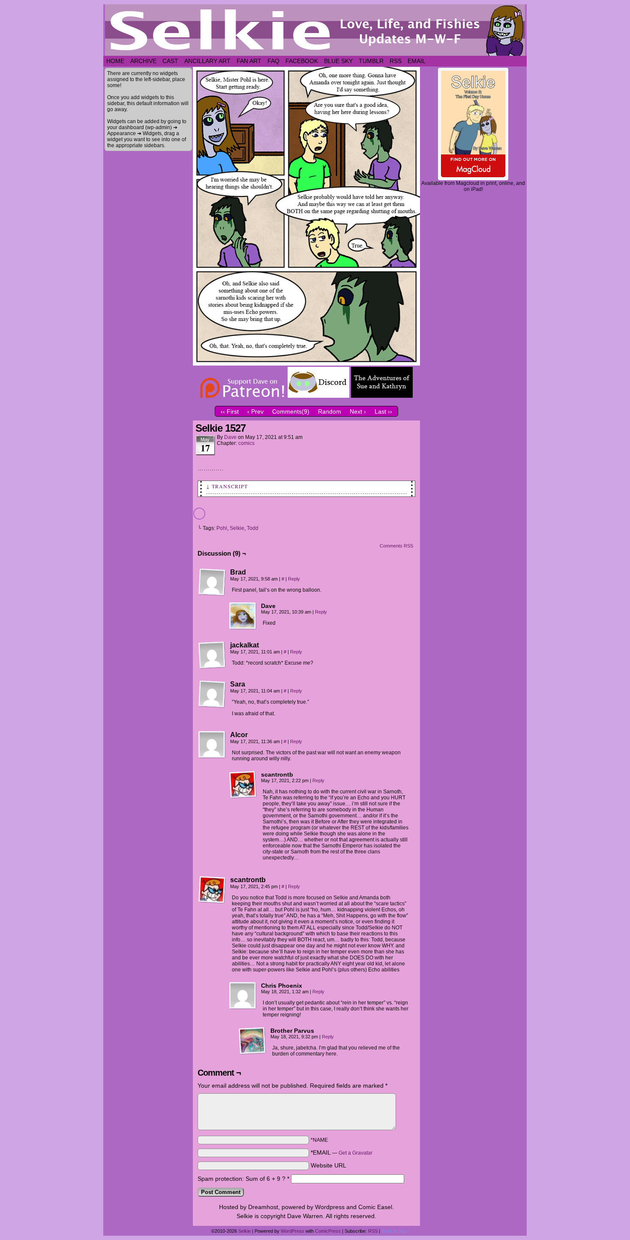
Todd (252, 528)
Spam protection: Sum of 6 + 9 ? (241, 1178)
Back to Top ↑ (395, 1231)
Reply (294, 578)
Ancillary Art (207, 60)
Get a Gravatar (355, 1153)
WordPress (292, 1231)
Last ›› (383, 411)
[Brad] (212, 582)
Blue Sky (338, 60)
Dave (230, 437)
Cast (170, 60)
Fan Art (249, 60)
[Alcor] (212, 745)
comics (246, 443)
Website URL (328, 1165)
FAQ (273, 60)
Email (417, 60)
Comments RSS (396, 545)
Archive (143, 60)
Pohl (221, 528)
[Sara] (212, 694)
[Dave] (243, 616)
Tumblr (371, 60)
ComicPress (328, 1231)
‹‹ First (230, 411)
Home (115, 60)
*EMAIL (341, 1152)
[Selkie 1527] (306, 363)
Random (329, 411)
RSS (396, 60)
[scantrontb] (243, 784)
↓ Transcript (227, 486)
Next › (358, 411)
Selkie (237, 528)
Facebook (301, 60)
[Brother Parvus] (252, 1041)
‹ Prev (255, 411)
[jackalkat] (212, 655)
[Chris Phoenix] (243, 996)
